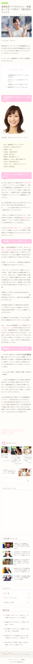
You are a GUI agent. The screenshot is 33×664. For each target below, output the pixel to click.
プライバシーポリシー (13, 659)
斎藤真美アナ (6, 433)
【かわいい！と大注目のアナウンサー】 (18, 81)
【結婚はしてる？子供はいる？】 (18, 84)
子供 (22, 430)
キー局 (17, 593)
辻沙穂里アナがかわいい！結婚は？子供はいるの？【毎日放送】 (17, 630)
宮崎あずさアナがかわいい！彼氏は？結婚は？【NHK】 (17, 623)
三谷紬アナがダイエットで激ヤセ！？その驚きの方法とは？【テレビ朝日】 (17, 616)
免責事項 (23, 659)
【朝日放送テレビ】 (7, 430)
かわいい (16, 430)
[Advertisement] (16, 512)
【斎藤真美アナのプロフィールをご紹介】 (18, 76)
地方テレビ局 (4, 3)
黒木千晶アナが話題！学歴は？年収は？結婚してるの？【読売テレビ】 (17, 644)
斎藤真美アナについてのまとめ (17, 87)
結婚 (12, 433)
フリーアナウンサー (17, 598)
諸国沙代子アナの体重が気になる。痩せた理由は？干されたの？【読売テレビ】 (17, 637)
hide (21, 70)
